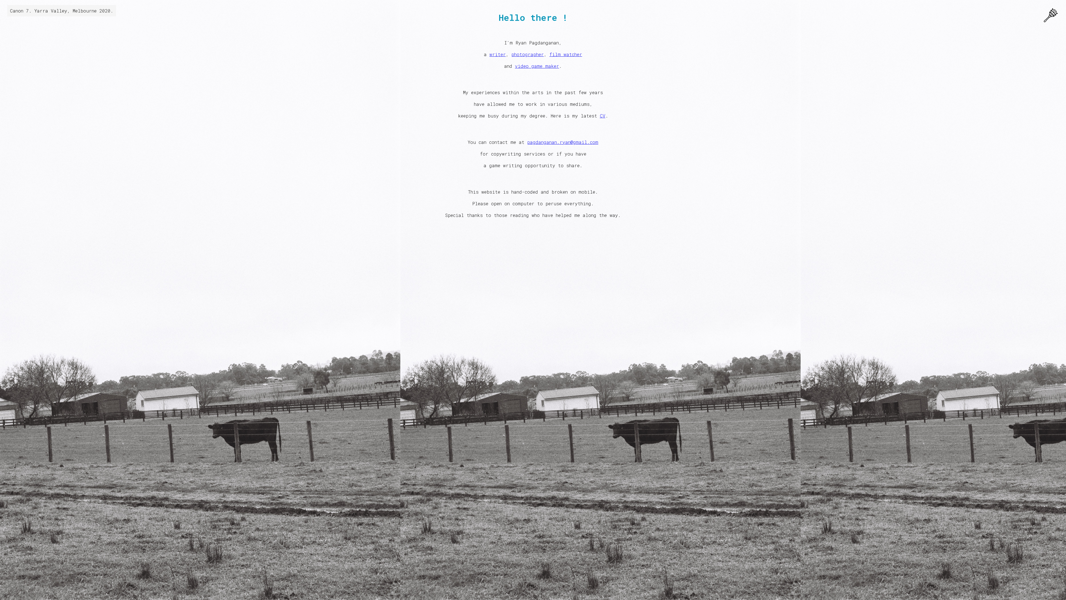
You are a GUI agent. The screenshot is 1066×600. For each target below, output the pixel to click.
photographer (527, 54)
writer (497, 54)
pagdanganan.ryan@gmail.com (562, 142)
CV (602, 116)
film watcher (565, 54)
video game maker (537, 66)
